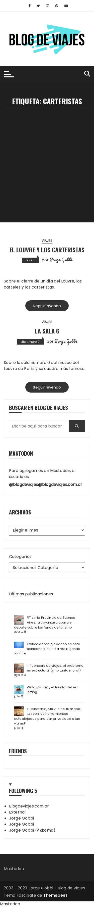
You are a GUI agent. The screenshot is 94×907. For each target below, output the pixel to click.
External (17, 812)
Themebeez (55, 895)
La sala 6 (47, 330)
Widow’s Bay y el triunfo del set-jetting (53, 690)
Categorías (20, 556)
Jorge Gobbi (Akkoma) (32, 830)
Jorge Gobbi (61, 260)
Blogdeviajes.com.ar (29, 806)
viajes (47, 240)
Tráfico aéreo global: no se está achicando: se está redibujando (53, 646)
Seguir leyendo (47, 305)
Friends (18, 751)
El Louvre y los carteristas (47, 249)
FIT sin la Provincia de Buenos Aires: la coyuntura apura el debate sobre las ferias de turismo (44, 622)
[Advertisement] (47, 158)
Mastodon (14, 869)
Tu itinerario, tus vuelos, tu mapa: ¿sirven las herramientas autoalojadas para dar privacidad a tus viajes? (47, 716)
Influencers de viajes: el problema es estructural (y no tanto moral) (55, 668)
